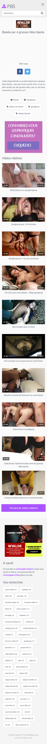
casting (30, 621)
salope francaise (30, 686)
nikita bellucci (11, 653)
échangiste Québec (25, 568)
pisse (32, 660)
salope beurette (30, 679)
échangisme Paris (12, 574)
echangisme (24, 634)
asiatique (26, 589)
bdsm (8, 596)
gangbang (34, 106)
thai (27, 711)
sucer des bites (12, 711)
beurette (22, 596)
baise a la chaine (16, 106)
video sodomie (22, 724)
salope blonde (24, 113)
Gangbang (30, 99)
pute (8, 666)
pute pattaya (22, 666)
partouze (26, 653)
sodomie (10, 698)
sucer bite (10, 705)
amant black (11, 589)
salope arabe (11, 679)
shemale (28, 692)
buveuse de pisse (12, 621)
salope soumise (12, 692)
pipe (21, 660)
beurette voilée (31, 602)
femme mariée (11, 641)
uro (7, 724)
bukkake (24, 615)
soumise (25, 698)
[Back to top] (43, 738)
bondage (9, 615)
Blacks (16, 99)
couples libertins (30, 628)
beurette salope (12, 602)
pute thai (9, 673)
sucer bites (25, 705)
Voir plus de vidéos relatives (23, 507)
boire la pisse (23, 608)
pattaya (9, 660)
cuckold (9, 634)
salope (23, 673)
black (8, 608)
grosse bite (26, 647)
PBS (10, 6)
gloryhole (10, 647)
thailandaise (10, 718)
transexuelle (27, 718)
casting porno (11, 628)
